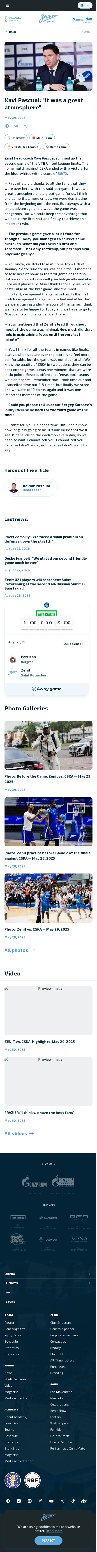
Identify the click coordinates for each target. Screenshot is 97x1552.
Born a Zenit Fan (62, 1442)
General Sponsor (62, 1329)
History (55, 1348)
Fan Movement (61, 1392)
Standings (12, 1354)
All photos (16, 950)
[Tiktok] (73, 1501)
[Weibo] (84, 1501)
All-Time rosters (62, 1360)
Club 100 (56, 1354)
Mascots (56, 1398)
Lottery (55, 1417)
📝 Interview (16, 137)
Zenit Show (58, 1410)
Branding (56, 1373)
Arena (10, 1273)
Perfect (48, 1540)
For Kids (56, 1429)
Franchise (11, 1423)
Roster (9, 1322)
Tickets (11, 1283)
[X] (62, 1501)
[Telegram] (8, 1501)
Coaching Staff (15, 1329)
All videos (16, 1133)
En (82, 5)
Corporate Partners (64, 1335)
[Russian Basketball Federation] (32, 1480)
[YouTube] (51, 1501)
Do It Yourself (59, 1436)
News (85, 31)
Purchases (58, 1366)
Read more (54, 1531)
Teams (9, 1429)
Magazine (11, 1392)
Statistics (12, 1348)
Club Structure (60, 1322)
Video (8, 1385)
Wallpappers (59, 1423)
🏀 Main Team (42, 137)
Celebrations (59, 1404)
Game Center (72, 644)
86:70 (62, 173)
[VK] (19, 1501)
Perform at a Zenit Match (68, 1448)
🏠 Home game (56, 146)
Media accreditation (19, 1398)
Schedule (11, 1341)
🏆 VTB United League (22, 146)
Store (10, 1301)
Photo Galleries (16, 1379)
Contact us (58, 1341)
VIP (7, 1292)
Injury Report (14, 1335)
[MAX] (29, 1501)
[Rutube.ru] (40, 1501)
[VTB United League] (13, 1480)
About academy (16, 1417)
